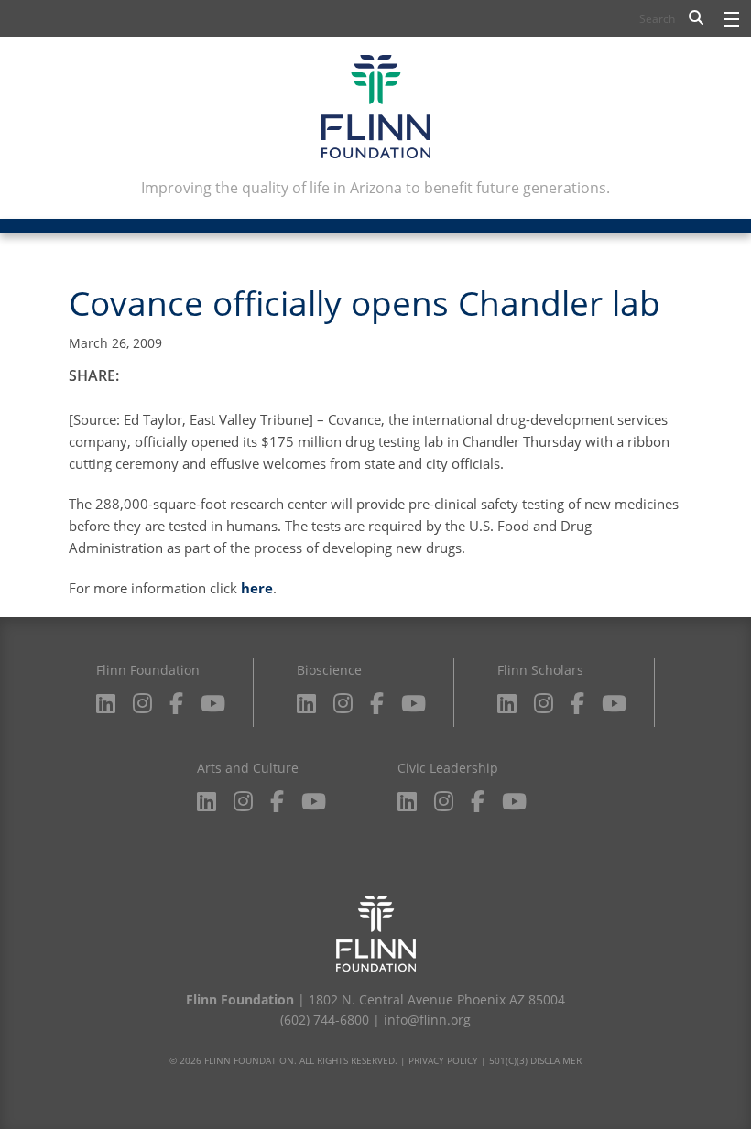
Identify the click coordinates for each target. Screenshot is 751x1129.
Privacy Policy (443, 1060)
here (257, 588)
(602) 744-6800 (324, 1019)
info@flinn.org (427, 1019)
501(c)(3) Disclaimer (535, 1060)
